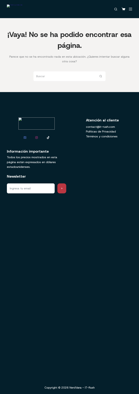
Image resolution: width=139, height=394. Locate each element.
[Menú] (130, 9)
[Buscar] (115, 9)
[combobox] (64, 76)
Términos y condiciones (101, 136)
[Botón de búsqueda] (101, 76)
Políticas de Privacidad (101, 131)
